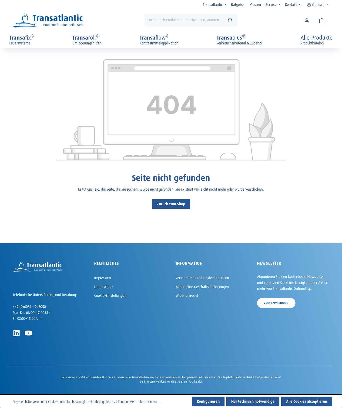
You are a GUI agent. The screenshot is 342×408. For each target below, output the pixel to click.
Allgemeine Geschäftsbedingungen (202, 286)
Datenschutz (103, 286)
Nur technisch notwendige (253, 401)
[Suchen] (229, 20)
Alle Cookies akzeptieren (306, 401)
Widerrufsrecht (187, 295)
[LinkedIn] (16, 333)
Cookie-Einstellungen (110, 295)
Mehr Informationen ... (145, 401)
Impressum (102, 277)
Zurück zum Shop (171, 203)
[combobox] (183, 20)
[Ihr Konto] (306, 20)
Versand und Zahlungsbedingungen (202, 277)
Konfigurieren (208, 401)
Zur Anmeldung (276, 302)
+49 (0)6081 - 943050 (29, 306)
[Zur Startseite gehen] (48, 20)
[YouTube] (28, 333)
